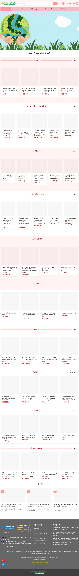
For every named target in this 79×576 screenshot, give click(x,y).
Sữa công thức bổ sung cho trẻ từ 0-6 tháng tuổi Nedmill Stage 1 (8, 398)
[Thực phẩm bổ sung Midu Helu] (10, 301)
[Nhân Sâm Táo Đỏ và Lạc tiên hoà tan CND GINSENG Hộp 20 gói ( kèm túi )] (10, 256)
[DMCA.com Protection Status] (39, 573)
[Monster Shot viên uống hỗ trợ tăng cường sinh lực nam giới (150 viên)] (49, 77)
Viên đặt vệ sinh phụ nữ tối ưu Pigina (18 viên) (49, 436)
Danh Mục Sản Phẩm (19, 9)
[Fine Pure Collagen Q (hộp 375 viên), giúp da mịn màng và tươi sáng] (39, 121)
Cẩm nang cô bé (35, 9)
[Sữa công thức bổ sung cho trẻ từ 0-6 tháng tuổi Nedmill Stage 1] (10, 385)
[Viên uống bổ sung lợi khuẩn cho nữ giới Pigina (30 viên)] (10, 424)
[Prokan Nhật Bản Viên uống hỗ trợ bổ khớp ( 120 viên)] (10, 77)
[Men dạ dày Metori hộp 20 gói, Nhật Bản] (71, 121)
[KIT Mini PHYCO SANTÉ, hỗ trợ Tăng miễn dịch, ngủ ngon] (49, 346)
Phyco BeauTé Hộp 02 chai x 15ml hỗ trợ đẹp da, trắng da (9, 359)
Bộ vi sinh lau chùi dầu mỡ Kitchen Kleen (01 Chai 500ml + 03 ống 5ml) (29, 474)
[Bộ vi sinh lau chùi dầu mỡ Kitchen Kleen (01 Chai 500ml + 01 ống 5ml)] (10, 461)
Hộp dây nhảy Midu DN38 (69, 313)
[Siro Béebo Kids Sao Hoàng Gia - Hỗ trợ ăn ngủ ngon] (55, 209)
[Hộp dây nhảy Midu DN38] (69, 301)
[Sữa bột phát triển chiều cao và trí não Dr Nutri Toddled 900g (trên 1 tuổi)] (69, 385)
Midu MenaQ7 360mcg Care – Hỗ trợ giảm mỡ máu (28, 314)
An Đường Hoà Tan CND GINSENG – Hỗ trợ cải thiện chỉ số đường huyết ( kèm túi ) (29, 270)
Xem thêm (73, 372)
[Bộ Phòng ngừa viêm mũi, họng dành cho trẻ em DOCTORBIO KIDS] (39, 209)
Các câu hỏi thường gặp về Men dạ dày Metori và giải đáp (12, 505)
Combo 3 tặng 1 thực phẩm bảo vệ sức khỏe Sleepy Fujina (67, 90)
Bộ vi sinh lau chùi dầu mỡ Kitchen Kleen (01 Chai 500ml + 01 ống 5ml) (9, 474)
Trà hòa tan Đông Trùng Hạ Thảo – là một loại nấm (55, 177)
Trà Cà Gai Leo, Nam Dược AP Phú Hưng (8, 177)
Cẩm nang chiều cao (50, 9)
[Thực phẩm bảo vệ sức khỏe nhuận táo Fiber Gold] (71, 209)
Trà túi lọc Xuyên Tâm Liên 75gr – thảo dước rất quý (70, 177)
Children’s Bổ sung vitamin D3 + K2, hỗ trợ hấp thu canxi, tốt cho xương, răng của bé (8, 222)
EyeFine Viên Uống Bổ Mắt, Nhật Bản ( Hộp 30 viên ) (28, 90)
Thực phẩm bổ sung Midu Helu (9, 313)
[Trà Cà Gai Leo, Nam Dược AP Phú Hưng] (8, 166)
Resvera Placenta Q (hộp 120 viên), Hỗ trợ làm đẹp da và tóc (55, 133)
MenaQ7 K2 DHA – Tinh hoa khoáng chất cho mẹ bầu (48, 314)
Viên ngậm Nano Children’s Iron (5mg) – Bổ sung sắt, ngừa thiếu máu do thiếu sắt (23, 222)
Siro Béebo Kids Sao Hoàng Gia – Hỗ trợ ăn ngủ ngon (55, 220)
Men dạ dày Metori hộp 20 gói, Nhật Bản (70, 132)
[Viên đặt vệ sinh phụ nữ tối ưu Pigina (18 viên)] (49, 424)
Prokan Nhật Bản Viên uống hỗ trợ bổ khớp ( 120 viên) (10, 90)
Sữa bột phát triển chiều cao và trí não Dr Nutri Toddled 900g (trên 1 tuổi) (69, 398)
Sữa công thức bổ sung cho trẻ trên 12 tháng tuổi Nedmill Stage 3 (48, 398)
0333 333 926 (10, 546)
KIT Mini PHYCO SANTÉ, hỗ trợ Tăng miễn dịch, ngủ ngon (49, 359)
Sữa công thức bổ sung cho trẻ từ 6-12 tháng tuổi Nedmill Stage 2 (29, 398)
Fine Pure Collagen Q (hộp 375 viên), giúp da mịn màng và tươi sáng (39, 133)
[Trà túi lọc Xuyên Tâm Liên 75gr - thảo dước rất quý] (71, 166)
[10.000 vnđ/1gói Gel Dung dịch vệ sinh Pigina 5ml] (30, 424)
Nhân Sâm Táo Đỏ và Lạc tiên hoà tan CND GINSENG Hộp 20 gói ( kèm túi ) (10, 270)
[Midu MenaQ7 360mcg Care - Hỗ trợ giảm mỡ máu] (30, 301)
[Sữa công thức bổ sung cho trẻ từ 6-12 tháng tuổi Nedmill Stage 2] (30, 385)
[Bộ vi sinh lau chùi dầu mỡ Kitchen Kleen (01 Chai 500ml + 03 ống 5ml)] (30, 461)
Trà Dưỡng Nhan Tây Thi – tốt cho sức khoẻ (23, 177)
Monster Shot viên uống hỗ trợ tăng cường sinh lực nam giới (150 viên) (49, 90)
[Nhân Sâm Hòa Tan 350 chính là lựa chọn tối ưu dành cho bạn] (69, 256)
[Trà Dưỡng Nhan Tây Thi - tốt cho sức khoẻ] (24, 166)
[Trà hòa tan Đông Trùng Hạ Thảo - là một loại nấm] (55, 166)
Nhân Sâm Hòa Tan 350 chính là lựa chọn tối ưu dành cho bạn (68, 269)
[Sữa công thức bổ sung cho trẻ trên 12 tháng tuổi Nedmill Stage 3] (49, 385)
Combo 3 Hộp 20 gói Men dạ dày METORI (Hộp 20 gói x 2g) (7, 133)
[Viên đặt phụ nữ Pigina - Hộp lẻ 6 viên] (69, 424)
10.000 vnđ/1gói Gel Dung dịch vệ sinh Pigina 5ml (29, 436)
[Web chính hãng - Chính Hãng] (9, 3)
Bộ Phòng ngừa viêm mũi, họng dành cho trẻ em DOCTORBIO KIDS (39, 221)
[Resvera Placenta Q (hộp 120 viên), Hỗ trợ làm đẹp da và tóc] (55, 121)
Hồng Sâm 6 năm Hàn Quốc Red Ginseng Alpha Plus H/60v (49, 269)
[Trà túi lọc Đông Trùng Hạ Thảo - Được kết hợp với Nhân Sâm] (39, 166)
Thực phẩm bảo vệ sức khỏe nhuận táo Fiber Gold (70, 220)
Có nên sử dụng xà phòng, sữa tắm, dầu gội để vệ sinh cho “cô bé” (38, 505)
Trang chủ (6, 9)
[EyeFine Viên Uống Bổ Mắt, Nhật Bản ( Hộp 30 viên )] (30, 77)
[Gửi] (55, 3)
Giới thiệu (63, 9)
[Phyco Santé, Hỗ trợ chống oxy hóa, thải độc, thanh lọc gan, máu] (69, 346)
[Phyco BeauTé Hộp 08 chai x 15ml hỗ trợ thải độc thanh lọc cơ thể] (30, 346)
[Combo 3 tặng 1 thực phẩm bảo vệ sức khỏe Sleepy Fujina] (69, 77)
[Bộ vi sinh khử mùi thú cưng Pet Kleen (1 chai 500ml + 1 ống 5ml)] (69, 461)
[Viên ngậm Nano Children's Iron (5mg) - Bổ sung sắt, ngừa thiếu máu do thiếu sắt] (24, 209)
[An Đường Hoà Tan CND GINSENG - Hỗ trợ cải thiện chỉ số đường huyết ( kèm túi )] (30, 256)
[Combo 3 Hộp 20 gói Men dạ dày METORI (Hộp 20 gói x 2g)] (8, 121)
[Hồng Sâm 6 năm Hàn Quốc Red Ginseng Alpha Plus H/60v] (49, 256)
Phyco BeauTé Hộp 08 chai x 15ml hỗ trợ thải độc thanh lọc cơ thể (29, 359)
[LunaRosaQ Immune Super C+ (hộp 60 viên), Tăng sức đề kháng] (24, 121)
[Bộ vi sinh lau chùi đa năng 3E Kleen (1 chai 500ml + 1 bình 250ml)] (49, 461)
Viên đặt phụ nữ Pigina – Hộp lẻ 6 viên (68, 436)
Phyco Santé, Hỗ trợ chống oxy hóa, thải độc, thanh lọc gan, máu (69, 359)
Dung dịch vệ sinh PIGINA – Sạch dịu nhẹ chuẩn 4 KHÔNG (65, 505)
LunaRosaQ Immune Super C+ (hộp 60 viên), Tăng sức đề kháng (23, 133)
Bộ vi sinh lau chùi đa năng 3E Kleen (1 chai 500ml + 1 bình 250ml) (49, 474)
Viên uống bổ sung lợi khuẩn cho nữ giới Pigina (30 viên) (9, 437)
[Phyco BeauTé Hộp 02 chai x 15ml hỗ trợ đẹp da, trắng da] (10, 346)
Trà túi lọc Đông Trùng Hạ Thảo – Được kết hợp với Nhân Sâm (39, 178)
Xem (74, 60)
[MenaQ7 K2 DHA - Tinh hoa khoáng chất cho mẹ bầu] (49, 301)
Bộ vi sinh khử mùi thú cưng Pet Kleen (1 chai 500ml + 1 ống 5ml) (68, 474)
